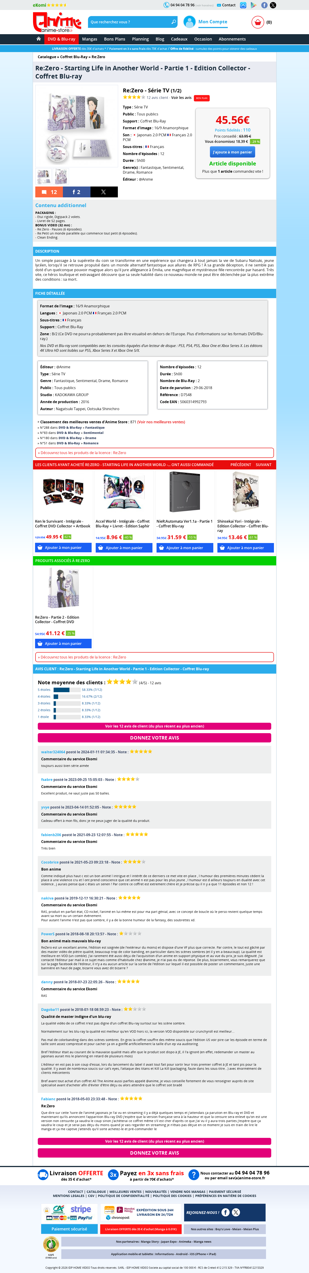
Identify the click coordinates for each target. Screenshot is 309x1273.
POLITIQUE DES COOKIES (172, 1196)
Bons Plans (114, 39)
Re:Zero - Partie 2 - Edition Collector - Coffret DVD (57, 620)
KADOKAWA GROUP (72, 394)
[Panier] (258, 22)
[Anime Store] (57, 22)
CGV (91, 1196)
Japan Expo (169, 1242)
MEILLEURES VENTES (125, 1191)
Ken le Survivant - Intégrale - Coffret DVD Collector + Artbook (62, 524)
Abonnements (232, 39)
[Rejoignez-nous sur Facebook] (264, 5)
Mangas (89, 39)
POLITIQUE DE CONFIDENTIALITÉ (123, 1196)
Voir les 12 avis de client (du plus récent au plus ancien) (154, 726)
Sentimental (173, 167)
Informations (164, 1254)
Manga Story (150, 1242)
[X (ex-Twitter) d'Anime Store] (236, 1212)
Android (182, 1254)
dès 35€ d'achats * (79, 49)
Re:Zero (98, 56)
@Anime (146, 179)
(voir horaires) (204, 5)
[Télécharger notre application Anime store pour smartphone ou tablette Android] (254, 5)
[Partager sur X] (104, 192)
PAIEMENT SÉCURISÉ (225, 1191)
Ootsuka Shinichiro (103, 408)
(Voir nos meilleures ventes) (161, 421)
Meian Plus (251, 1229)
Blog (160, 39)
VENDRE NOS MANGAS (187, 1191)
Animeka (185, 1242)
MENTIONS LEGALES (68, 1196)
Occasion (203, 39)
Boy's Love (222, 1229)
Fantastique (151, 167)
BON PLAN (201, 98)
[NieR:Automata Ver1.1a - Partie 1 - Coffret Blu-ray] (185, 494)
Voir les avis (181, 97)
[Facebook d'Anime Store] (225, 1212)
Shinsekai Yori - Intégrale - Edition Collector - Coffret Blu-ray (243, 526)
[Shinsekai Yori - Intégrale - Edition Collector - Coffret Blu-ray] (245, 494)
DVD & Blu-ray (61, 39)
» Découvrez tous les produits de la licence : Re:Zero (82, 452)
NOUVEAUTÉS (156, 1191)
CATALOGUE (96, 1191)
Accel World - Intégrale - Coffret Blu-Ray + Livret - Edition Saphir (123, 524)
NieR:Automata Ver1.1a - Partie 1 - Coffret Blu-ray (185, 524)
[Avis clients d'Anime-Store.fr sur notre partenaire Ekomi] (50, 5)
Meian (236, 1229)
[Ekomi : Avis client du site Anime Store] (51, 1250)
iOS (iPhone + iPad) (203, 1254)
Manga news (202, 1242)
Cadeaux (179, 39)
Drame (129, 172)
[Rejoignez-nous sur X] (273, 5)
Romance (144, 172)
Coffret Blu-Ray (74, 56)
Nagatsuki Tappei (70, 408)
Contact (228, 4)
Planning (140, 39)
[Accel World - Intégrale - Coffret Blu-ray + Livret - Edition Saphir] (124, 494)
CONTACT (75, 1191)
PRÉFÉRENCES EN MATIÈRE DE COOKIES (225, 1196)
